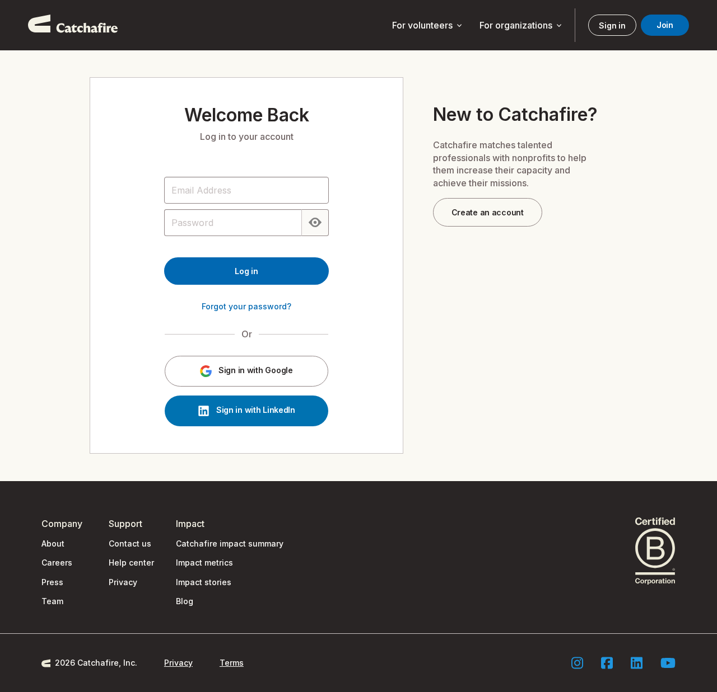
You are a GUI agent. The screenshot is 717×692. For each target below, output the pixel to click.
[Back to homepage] (73, 25)
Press (52, 582)
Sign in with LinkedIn (254, 410)
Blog (184, 601)
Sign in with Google (254, 370)
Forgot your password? (246, 306)
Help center (131, 562)
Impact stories (203, 582)
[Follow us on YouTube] (668, 663)
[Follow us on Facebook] (607, 663)
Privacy (123, 582)
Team (52, 601)
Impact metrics (204, 562)
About (52, 543)
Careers (56, 562)
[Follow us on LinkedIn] (636, 663)
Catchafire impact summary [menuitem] (229, 543)
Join (665, 25)
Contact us (130, 543)
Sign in (612, 25)
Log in (246, 271)
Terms (232, 662)
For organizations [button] (521, 26)
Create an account (487, 212)
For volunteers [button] (428, 26)
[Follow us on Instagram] (577, 663)
